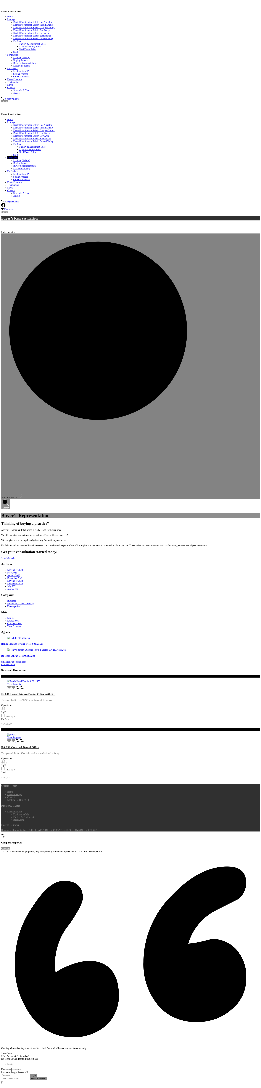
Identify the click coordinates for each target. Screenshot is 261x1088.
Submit (4, 101)
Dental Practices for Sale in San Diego (31, 30)
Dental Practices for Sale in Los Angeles (32, 22)
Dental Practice (14, 811)
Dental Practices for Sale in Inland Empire (33, 24)
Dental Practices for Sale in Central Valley (33, 38)
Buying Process (20, 60)
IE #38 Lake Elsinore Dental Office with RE (28, 694)
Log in (10, 618)
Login (33, 1075)
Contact (11, 87)
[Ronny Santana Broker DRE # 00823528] (130, 638)
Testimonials (13, 82)
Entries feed (13, 620)
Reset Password (38, 1078)
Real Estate (18, 819)
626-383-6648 (8, 664)
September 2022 (15, 583)
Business (11, 601)
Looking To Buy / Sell (18, 800)
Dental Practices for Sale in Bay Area (31, 33)
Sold (15, 52)
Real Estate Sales (27, 49)
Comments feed (14, 623)
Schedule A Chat (21, 90)
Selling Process (20, 74)
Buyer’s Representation (24, 63)
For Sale (17, 41)
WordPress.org (14, 626)
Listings (11, 19)
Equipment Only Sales (30, 46)
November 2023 (15, 570)
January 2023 (13, 575)
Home (10, 16)
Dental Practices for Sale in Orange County (34, 27)
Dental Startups (14, 79)
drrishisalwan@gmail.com (13, 661)
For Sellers (12, 68)
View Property (14, 684)
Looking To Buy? (21, 57)
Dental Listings (14, 794)
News (10, 84)
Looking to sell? (21, 71)
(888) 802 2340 (12, 98)
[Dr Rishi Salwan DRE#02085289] (130, 649)
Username (6, 1069)
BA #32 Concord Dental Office (20, 747)
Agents (16, 93)
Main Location (8, 232)
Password (5, 1072)
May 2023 (12, 572)
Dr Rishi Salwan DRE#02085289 (18, 656)
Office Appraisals (21, 76)
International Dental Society (20, 603)
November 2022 (15, 581)
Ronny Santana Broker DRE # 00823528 (22, 644)
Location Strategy (21, 65)
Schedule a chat (8, 558)
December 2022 (15, 578)
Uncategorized (14, 606)
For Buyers (12, 54)
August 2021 (13, 589)
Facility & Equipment (23, 817)
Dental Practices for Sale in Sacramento (32, 35)
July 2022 (12, 586)
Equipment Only (21, 814)
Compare (5, 848)
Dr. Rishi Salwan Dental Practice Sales (31, 5)
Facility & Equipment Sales (32, 44)
